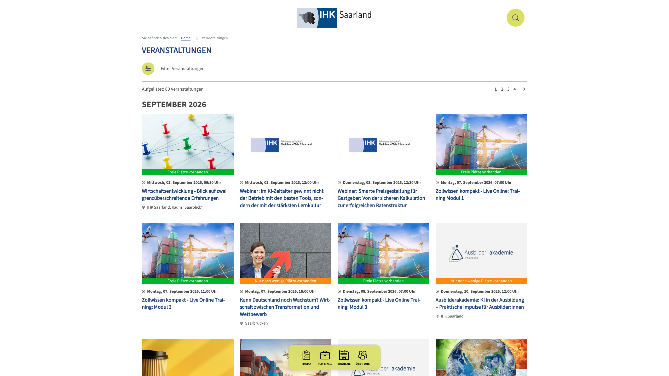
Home (186, 38)
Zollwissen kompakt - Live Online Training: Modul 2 (183, 303)
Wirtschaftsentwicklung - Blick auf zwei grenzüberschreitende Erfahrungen (184, 194)
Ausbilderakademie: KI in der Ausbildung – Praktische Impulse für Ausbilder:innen (480, 303)
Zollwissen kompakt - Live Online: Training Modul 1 (478, 194)
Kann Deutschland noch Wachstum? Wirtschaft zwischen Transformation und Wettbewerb (285, 307)
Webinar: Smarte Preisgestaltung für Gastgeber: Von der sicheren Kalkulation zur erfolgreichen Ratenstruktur (381, 198)
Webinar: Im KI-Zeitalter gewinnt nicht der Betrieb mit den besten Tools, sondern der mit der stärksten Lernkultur (282, 198)
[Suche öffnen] (515, 17)
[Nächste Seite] (523, 89)
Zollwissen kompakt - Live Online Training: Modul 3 (379, 303)
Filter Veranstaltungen (183, 68)
